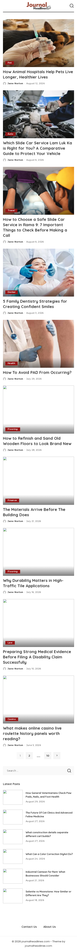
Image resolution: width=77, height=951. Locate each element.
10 (47, 755)
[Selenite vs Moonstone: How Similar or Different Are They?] (13, 895)
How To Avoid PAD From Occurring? (37, 372)
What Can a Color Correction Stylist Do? (49, 854)
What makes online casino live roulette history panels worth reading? (32, 733)
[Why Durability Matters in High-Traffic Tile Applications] (38, 552)
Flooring (13, 429)
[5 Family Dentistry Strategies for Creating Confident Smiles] (38, 273)
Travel (11, 210)
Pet (10, 63)
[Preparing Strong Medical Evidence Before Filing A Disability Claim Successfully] (38, 623)
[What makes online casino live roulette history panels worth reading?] (38, 699)
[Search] (71, 6)
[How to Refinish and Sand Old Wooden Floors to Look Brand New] (38, 409)
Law (10, 642)
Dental (11, 292)
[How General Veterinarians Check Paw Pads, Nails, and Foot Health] (13, 797)
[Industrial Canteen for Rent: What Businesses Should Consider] (13, 876)
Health (11, 363)
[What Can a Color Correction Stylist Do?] (13, 856)
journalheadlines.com (38, 945)
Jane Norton (15, 83)
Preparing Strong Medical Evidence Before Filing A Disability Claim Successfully (37, 657)
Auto (10, 134)
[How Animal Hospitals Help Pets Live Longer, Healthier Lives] (38, 43)
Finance (12, 500)
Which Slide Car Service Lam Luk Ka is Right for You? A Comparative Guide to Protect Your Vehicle (37, 148)
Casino (12, 719)
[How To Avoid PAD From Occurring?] (38, 344)
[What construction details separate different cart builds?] (13, 836)
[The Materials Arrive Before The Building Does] (38, 481)
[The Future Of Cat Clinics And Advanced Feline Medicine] (13, 817)
